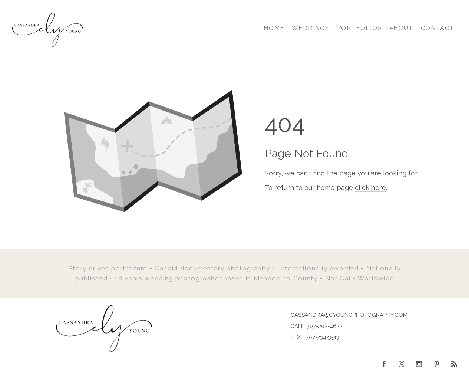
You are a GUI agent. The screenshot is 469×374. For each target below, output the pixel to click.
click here (370, 187)
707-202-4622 (325, 326)
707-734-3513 (322, 337)
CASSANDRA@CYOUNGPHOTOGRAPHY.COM (348, 315)
